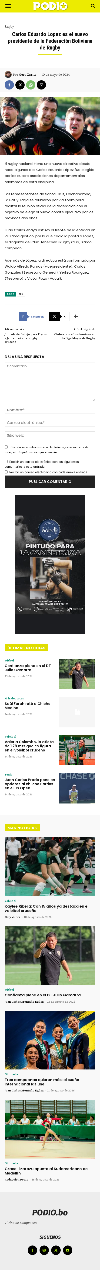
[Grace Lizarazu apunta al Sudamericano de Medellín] (50, 1129)
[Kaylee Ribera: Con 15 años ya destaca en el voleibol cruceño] (50, 866)
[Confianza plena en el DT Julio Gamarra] (77, 674)
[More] (76, 316)
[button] (7, 6)
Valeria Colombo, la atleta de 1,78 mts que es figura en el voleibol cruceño (29, 746)
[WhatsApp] (30, 85)
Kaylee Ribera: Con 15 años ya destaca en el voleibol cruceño (46, 908)
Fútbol (9, 660)
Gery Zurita (27, 74)
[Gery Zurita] (9, 74)
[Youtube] (68, 1250)
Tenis (8, 774)
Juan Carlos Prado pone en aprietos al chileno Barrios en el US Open (30, 784)
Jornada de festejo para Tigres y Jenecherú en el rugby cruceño (26, 338)
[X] (20, 85)
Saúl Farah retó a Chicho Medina (27, 705)
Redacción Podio (16, 1179)
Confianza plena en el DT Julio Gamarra (28, 667)
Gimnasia (11, 1074)
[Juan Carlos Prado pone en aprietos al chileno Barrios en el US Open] (77, 788)
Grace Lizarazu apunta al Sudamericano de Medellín (46, 1171)
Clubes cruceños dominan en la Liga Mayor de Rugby (74, 336)
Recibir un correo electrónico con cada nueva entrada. (48, 472)
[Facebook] (9, 85)
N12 (21, 294)
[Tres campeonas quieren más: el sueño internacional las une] (50, 1040)
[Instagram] (44, 1250)
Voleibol (10, 736)
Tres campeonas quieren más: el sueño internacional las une (42, 1082)
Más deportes (14, 698)
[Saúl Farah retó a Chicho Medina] (77, 712)
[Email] (41, 85)
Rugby (9, 26)
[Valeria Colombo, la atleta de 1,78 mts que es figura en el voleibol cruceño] (77, 750)
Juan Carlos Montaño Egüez (24, 1001)
